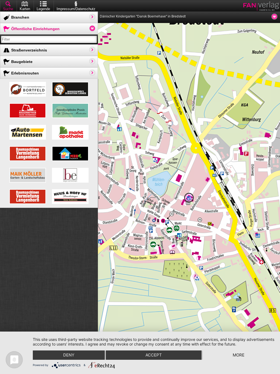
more (238, 355)
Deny (68, 355)
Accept (153, 355)
